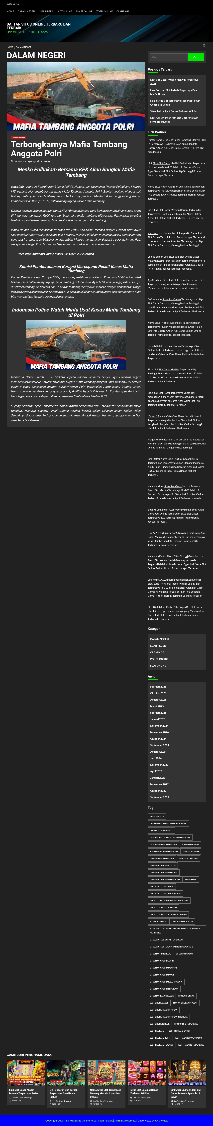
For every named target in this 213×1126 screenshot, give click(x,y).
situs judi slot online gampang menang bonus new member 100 (175, 930)
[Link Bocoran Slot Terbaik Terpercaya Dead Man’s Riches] (66, 1073)
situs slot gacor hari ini (162, 961)
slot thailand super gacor (188, 1038)
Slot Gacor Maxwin (169, 209)
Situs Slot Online (172, 299)
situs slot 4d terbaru (160, 954)
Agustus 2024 (158, 751)
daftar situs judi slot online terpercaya (170, 837)
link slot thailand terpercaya (165, 879)
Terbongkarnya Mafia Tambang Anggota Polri (69, 148)
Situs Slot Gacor (171, 139)
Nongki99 (153, 439)
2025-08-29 (97, 1104)
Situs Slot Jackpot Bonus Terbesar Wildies (174, 111)
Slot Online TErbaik (160, 1024)
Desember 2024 (159, 725)
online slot (191, 879)
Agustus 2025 (158, 699)
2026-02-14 (16, 1101)
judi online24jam (190, 844)
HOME (10, 11)
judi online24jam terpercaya (164, 851)
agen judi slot (157, 816)
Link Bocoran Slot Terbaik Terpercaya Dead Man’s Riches (174, 92)
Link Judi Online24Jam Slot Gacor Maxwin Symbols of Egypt (174, 119)
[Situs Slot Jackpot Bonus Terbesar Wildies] (147, 1073)
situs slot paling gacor (162, 996)
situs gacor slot (158, 921)
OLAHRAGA (122, 11)
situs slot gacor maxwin (162, 975)
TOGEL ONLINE (104, 11)
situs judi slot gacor (182, 921)
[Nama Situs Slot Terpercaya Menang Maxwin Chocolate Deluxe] (106, 1073)
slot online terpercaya (186, 1024)
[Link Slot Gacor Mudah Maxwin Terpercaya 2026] (26, 1073)
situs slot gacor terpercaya (164, 989)
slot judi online (186, 996)
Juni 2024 (156, 758)
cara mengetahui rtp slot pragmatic (168, 823)
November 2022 (159, 784)
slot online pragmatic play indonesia (169, 1017)
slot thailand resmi (160, 1038)
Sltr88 (151, 606)
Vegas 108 (189, 392)
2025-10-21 (56, 1104)
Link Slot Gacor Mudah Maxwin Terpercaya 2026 (174, 81)
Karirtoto (153, 233)
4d (186, 556)
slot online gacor (159, 1003)
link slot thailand (188, 858)
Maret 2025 (157, 706)
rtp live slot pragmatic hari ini (165, 893)
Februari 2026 (158, 686)
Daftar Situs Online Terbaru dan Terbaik (39, 26)
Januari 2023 (157, 777)
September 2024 (159, 745)
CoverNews (144, 1120)
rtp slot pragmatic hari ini (163, 907)
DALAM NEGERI (26, 11)
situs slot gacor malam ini (163, 968)
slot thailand (157, 1031)
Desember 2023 (159, 764)
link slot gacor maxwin (162, 858)
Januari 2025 (157, 719)
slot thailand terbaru (161, 1045)
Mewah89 (153, 416)
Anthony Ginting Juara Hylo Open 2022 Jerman (63, 254)
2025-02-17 (178, 1104)
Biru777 (152, 532)
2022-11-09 (45, 161)
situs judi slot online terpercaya (166, 940)
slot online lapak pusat (185, 1003)
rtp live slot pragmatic (162, 886)
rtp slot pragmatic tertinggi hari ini (168, 914)
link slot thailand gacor (163, 865)
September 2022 (159, 797)
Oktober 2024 (158, 738)
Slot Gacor (171, 322)
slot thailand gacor (179, 1031)
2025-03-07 (137, 1101)
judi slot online (191, 851)
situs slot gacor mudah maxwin (166, 982)
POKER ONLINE (84, 11)
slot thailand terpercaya (191, 1045)
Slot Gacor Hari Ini (169, 369)
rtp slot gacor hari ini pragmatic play (169, 900)
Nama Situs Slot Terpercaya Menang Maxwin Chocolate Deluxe (175, 102)
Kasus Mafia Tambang (90, 201)
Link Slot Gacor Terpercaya (25, 161)
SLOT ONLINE (64, 11)
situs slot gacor (184, 954)
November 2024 (159, 732)
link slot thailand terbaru (163, 872)
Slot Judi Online (182, 186)
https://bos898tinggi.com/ (183, 509)
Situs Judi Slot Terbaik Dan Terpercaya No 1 (171, 947)
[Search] (204, 46)
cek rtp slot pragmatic (161, 830)
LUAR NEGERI (46, 11)
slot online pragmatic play (163, 1010)
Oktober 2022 (158, 790)
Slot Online (186, 256)
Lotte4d (152, 346)
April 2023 (156, 771)
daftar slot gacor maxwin (163, 844)
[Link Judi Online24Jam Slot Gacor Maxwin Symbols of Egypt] (187, 1073)
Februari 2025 (158, 712)
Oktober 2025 (158, 693)
